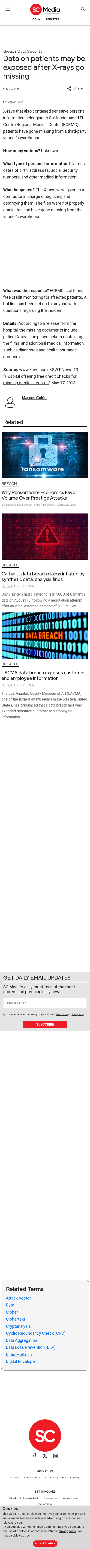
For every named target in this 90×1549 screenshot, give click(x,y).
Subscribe (45, 1024)
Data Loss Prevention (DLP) (31, 1347)
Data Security (29, 51)
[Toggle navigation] (8, 9)
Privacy (76, 1477)
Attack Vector (18, 1298)
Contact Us (50, 1477)
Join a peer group (70, 1498)
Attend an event (50, 1498)
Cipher (12, 1312)
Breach (9, 51)
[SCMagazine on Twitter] (45, 1456)
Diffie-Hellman (19, 1354)
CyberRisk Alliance (32, 1477)
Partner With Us (45, 1504)
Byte (10, 1305)
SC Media (15, 1477)
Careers (64, 1477)
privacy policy (67, 1531)
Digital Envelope (20, 1361)
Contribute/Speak (30, 1498)
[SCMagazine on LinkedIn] (55, 1456)
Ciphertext (15, 1319)
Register (52, 19)
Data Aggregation (21, 1340)
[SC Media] (45, 9)
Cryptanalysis (18, 1326)
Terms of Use (62, 1014)
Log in (36, 19)
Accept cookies (45, 1543)
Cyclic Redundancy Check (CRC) (36, 1333)
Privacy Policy (78, 1014)
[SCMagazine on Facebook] (34, 1456)
